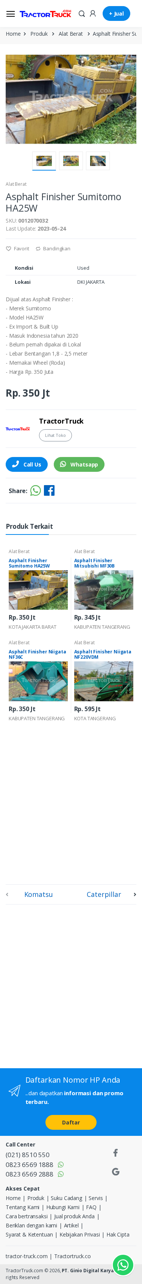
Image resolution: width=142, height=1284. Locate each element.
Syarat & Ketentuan (29, 1234)
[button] (82, 13)
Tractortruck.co (72, 1256)
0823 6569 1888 (29, 1164)
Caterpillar (104, 894)
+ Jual (116, 13)
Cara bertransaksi (27, 1216)
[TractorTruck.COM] (45, 13)
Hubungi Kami (63, 1207)
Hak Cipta (118, 1234)
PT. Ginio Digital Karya (88, 1270)
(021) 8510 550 (28, 1154)
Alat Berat (71, 33)
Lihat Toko (55, 435)
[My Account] (93, 13)
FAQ (91, 1207)
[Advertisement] (71, 804)
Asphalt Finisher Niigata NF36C (37, 654)
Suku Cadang (66, 1198)
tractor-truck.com (27, 1256)
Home (13, 33)
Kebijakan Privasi (79, 1234)
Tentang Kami (22, 1207)
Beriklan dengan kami (31, 1225)
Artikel (71, 1225)
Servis (96, 1198)
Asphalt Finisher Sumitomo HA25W (29, 563)
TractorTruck (61, 420)
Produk (38, 33)
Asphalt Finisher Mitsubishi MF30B (94, 563)
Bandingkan (56, 248)
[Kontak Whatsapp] (123, 1265)
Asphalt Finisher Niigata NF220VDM (103, 654)
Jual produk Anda (74, 1216)
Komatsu (38, 894)
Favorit (21, 248)
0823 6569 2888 (29, 1174)
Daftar (71, 1122)
